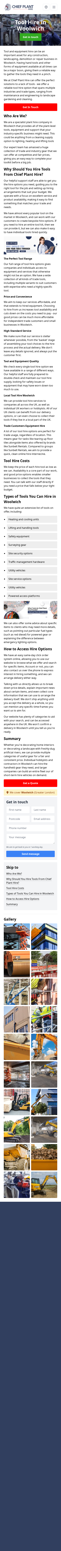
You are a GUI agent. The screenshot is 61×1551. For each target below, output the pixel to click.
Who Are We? (14, 873)
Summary (12, 904)
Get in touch (30, 37)
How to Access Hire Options (22, 899)
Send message (30, 854)
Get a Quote (30, 783)
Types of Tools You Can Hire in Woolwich (30, 893)
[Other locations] (46, 7)
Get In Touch (30, 107)
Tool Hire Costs (15, 888)
